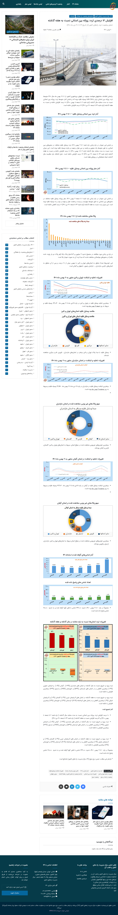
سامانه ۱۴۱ (75, 4)
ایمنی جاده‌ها (38, 4)
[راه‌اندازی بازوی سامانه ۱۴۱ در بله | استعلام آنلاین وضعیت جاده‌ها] (27, 210)
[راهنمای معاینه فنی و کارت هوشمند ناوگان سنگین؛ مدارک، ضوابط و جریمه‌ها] (27, 54)
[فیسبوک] (83, 786)
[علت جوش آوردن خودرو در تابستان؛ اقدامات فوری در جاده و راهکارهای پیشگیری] (27, 95)
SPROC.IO (52, 911)
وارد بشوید (95, 849)
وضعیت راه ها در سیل (106, 777)
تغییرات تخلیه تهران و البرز (105, 774)
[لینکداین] (72, 786)
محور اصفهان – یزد (26, 318)
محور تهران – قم (27, 337)
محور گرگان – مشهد (26, 355)
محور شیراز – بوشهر (26, 348)
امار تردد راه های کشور (96, 771)
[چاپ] (61, 786)
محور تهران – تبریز (27, 329)
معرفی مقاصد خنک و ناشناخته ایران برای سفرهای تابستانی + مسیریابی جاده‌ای (21, 39)
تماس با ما (83, 871)
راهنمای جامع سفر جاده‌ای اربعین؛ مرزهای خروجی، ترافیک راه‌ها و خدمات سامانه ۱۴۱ (54, 822)
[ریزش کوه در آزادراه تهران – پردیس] (27, 189)
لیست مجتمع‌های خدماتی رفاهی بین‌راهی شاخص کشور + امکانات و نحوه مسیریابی (14, 160)
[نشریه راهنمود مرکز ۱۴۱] (112, 6)
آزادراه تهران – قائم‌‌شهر (21, 307)
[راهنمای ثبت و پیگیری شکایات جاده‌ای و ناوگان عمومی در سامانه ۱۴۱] (27, 136)
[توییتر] (77, 786)
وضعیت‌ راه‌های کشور (26, 267)
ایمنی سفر (28, 4)
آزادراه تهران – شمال (26, 303)
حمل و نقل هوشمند (72, 12)
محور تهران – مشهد (26, 344)
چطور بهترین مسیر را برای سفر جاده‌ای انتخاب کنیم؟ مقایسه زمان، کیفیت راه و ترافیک (103, 823)
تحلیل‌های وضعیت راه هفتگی (84, 16)
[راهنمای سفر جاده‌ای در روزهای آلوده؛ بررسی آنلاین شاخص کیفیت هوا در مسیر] (78, 812)
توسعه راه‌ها (29, 285)
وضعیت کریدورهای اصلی (54, 4)
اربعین (30, 292)
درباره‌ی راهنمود (82, 878)
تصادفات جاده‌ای (27, 270)
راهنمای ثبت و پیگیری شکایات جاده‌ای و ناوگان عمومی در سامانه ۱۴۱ (12, 137)
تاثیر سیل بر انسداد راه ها (71, 771)
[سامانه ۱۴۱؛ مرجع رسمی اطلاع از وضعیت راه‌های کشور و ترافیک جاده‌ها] (27, 197)
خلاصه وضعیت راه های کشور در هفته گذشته (70, 774)
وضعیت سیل (95, 777)
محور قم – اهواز (27, 351)
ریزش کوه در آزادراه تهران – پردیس (13, 187)
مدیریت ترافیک (28, 370)
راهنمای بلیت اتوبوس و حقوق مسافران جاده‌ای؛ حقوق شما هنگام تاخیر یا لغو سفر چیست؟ (13, 175)
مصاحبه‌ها (33, 12)
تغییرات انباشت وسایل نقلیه (56, 771)
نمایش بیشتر (20, 223)
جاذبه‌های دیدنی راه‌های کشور (23, 289)
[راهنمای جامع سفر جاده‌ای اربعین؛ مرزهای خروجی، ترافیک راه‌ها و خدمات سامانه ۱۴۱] (53, 812)
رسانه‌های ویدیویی (27, 373)
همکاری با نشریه (81, 875)
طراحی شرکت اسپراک (63, 911)
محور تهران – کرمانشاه (25, 340)
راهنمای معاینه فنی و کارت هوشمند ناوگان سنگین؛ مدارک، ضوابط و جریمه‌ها (13, 54)
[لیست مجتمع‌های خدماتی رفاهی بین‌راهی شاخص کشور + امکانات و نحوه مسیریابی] (27, 158)
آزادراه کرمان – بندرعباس (25, 362)
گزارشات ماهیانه (59, 12)
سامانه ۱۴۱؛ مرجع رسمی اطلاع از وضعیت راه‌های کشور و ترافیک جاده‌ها (13, 198)
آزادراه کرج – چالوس (22, 315)
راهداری (18, 4)
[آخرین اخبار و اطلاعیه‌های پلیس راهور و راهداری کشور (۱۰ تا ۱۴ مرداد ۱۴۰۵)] (27, 67)
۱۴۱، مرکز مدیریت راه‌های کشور (103, 16)
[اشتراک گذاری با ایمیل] (66, 786)
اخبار (68, 4)
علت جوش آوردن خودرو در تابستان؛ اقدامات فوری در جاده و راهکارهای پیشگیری (13, 95)
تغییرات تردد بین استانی (90, 774)
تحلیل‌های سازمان (46, 12)
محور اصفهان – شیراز (26, 311)
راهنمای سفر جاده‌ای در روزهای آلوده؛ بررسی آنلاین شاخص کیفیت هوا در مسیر (78, 823)
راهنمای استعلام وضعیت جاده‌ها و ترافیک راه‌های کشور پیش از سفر (20, 148)
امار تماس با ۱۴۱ (84, 771)
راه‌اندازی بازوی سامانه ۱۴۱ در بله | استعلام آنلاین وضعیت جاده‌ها (12, 211)
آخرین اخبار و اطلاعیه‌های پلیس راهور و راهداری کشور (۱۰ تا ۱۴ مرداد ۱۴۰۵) (13, 67)
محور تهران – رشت (26, 333)
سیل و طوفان (53, 774)
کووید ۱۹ (30, 300)
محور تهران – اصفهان (26, 326)
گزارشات (72, 16)
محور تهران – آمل (24, 322)
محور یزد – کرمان (27, 359)
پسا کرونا (30, 366)
